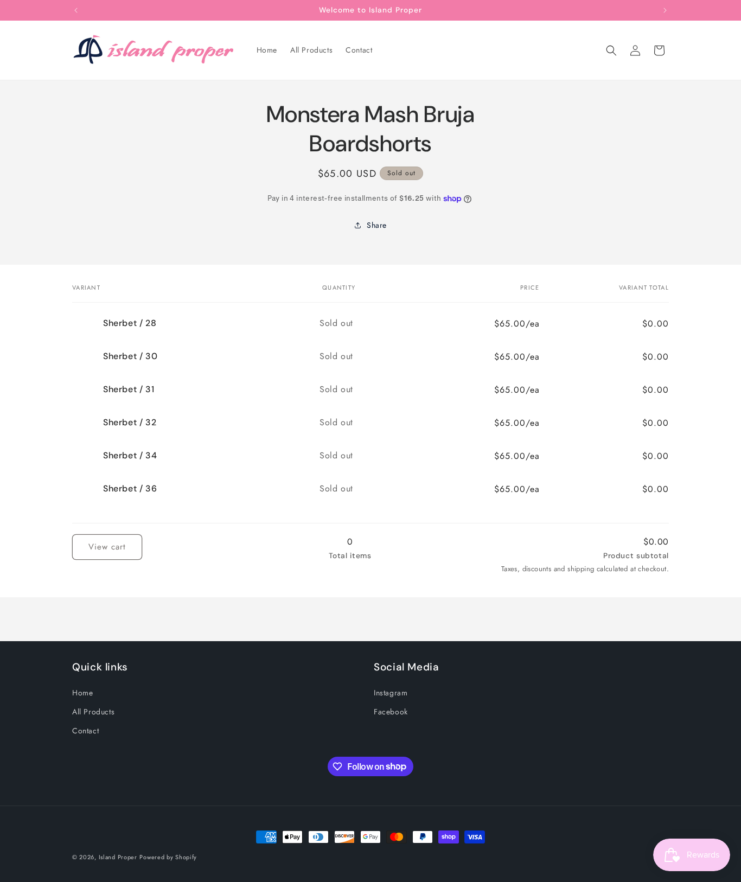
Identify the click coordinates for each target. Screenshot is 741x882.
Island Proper (118, 857)
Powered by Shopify (168, 857)
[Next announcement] (665, 10)
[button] (611, 50)
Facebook (391, 711)
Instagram (390, 692)
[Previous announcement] (76, 10)
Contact (85, 730)
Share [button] (377, 225)
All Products (93, 711)
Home (82, 692)
